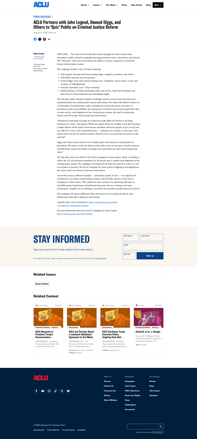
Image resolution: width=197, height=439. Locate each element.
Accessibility (81, 430)
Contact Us (108, 386)
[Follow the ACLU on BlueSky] (68, 391)
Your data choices (68, 430)
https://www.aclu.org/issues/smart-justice (74, 213)
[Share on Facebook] (35, 40)
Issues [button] (96, 5)
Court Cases (130, 386)
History (107, 395)
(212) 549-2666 (38, 59)
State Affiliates (110, 400)
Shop (148, 5)
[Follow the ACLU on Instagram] (49, 391)
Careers (107, 381)
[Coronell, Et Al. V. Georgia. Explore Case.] (148, 330)
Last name (145, 236)
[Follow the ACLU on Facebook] (36, 391)
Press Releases (42, 16)
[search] (160, 426)
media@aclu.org (39, 57)
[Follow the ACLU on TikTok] (55, 391)
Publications (130, 405)
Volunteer (153, 395)
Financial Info (110, 391)
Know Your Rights (132, 395)
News (124, 5)
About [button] (84, 5)
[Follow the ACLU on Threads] (62, 391)
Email (126, 245)
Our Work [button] (111, 5)
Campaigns (130, 381)
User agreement (39, 430)
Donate (152, 381)
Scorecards (130, 409)
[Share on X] (39, 40)
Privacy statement (53, 430)
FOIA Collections (132, 391)
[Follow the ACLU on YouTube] (42, 391)
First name (128, 236)
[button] (44, 39)
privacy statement (100, 258)
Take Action (136, 5)
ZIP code (127, 254)
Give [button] (156, 5)
